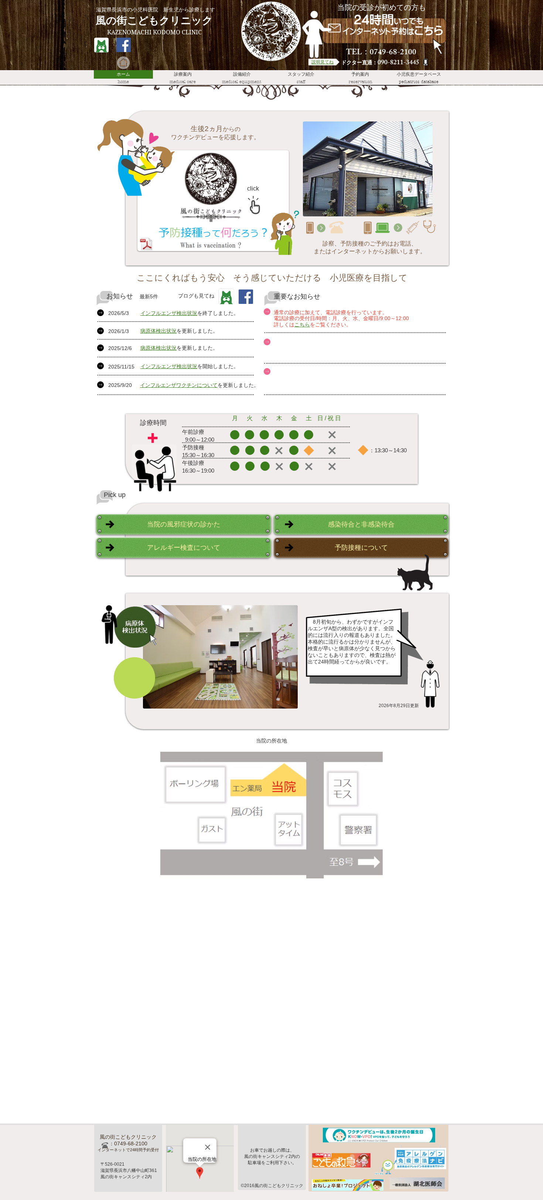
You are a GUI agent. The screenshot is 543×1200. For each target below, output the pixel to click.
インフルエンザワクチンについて (179, 385)
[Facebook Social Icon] (123, 45)
